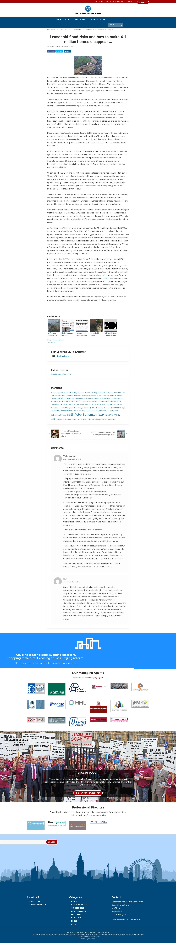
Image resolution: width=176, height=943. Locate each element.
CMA (121, 392)
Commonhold (58, 395)
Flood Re (52, 342)
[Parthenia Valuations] (98, 822)
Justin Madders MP (71, 401)
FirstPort (111, 396)
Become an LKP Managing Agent (88, 677)
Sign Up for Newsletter (88, 793)
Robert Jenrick (90, 411)
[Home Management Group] (36, 704)
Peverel (55, 411)
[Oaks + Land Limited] (119, 686)
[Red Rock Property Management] (36, 719)
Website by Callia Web (88, 939)
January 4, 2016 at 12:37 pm (71, 582)
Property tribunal (68, 411)
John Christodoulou (117, 398)
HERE (54, 167)
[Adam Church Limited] (77, 687)
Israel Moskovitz (80, 398)
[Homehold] (36, 825)
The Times (78, 419)
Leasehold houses (84, 404)
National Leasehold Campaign (102, 408)
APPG (65, 392)
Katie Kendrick (88, 401)
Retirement (80, 411)
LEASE (116, 401)
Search (51, 842)
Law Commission (102, 401)
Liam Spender (98, 404)
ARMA (74, 392)
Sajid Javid (114, 411)
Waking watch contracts (107, 419)
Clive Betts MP (113, 392)
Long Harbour (112, 404)
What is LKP (34, 901)
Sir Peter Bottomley (87, 414)
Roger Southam (102, 411)
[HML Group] (77, 702)
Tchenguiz (60, 419)
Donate (143, 2)
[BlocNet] (98, 686)
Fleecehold (77, 915)
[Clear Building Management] (119, 706)
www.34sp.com (95, 936)
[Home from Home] (98, 706)
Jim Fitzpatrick (105, 398)
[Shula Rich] (77, 825)
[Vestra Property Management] (140, 687)
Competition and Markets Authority (78, 395)
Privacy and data (37, 905)
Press (74, 921)
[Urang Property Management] (77, 721)
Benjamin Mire (84, 392)
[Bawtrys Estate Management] (56, 689)
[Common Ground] (36, 688)
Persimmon (118, 408)
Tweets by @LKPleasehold (61, 374)
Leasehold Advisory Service (65, 404)
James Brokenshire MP (92, 398)
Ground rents (67, 398)
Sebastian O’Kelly (60, 415)
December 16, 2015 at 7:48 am (72, 459)
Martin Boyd (67, 407)
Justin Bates (56, 401)
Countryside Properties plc (98, 395)
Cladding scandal (98, 392)
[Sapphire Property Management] (56, 704)
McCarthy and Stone (83, 408)
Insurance (56, 340)
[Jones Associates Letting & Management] (98, 719)
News (61, 340)
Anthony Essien (56, 392)
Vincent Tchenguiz (90, 419)
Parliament (77, 918)
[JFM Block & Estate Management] (140, 704)
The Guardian (69, 419)
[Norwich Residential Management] (56, 720)
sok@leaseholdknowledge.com (126, 919)
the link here (63, 356)
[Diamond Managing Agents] (119, 719)
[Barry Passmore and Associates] (56, 823)
